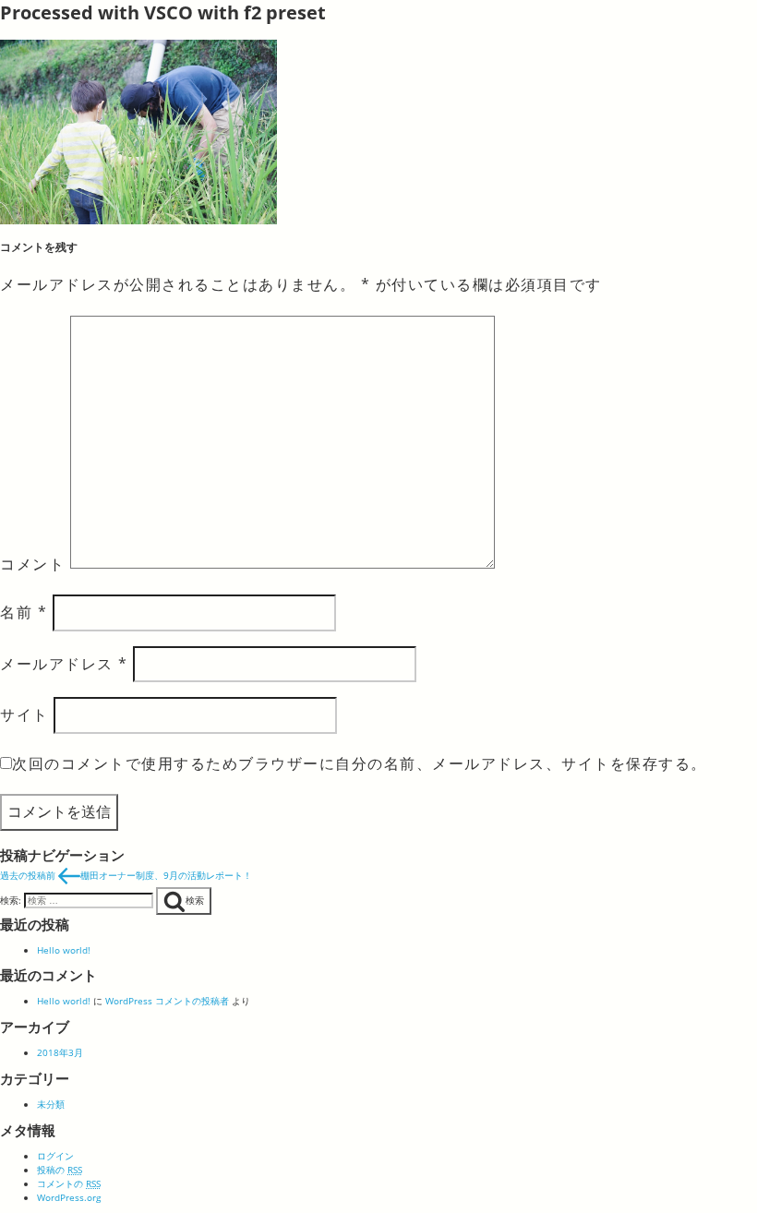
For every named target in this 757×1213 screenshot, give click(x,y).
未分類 (51, 1104)
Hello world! (63, 949)
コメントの (69, 1183)
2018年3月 (60, 1052)
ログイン (55, 1155)
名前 (23, 612)
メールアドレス (64, 664)
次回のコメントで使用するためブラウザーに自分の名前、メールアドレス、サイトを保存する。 (359, 763)
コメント (32, 563)
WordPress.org (69, 1197)
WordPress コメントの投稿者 (167, 1000)
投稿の (59, 1169)
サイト (24, 714)
